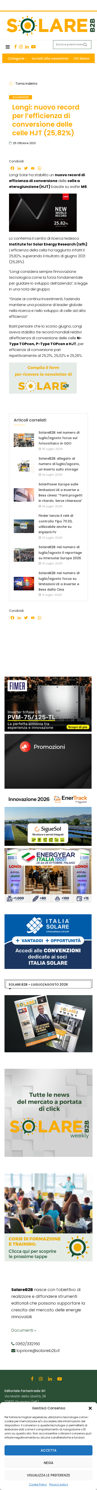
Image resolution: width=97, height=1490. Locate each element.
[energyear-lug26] (48, 850)
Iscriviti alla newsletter (50, 58)
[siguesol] (48, 793)
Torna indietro (26, 83)
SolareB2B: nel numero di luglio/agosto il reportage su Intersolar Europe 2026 (60, 552)
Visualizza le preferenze (48, 1475)
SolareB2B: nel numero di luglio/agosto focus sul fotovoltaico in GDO (59, 438)
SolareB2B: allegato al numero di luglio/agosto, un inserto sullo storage (59, 464)
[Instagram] (21, 46)
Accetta (48, 1450)
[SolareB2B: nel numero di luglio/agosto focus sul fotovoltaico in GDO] (24, 440)
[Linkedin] (27, 46)
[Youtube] (33, 46)
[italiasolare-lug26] (48, 916)
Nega (48, 1462)
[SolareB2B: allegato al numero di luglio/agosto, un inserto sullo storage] (24, 466)
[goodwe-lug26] (48, 736)
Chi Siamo (81, 58)
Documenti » (23, 1330)
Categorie (16, 58)
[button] (90, 1408)
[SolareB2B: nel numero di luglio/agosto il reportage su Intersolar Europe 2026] (24, 555)
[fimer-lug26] (48, 679)
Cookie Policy (38, 1484)
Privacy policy (58, 1484)
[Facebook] (15, 46)
